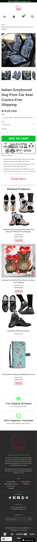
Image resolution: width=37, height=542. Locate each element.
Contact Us (29, 540)
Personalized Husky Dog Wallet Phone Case (18, 374)
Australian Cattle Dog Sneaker (18, 331)
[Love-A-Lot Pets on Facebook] (14, 498)
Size (2, 121)
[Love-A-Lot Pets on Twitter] (10, 498)
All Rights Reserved (11, 528)
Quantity (4, 129)
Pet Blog (26, 484)
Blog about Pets (13, 469)
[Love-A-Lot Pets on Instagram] (22, 498)
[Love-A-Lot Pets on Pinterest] (26, 498)
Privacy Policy (26, 481)
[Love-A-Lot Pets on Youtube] (18, 498)
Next (34, 75)
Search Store (11, 481)
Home (3, 24)
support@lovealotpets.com (18, 509)
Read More (18, 178)
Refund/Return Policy (11, 484)
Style (3, 114)
